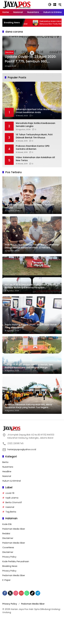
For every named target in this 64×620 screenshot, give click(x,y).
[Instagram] (15, 593)
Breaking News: (10, 566)
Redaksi (6, 533)
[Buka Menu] (55, 4)
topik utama (12, 497)
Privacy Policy (9, 556)
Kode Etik (7, 524)
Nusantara (7, 466)
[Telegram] (37, 593)
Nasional (6, 476)
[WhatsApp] (26, 593)
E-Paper (6, 580)
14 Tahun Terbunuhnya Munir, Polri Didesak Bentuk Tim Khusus (34, 136)
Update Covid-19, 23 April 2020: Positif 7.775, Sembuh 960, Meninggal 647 (30, 59)
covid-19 (10, 493)
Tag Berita (11, 511)
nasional (10, 507)
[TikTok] (32, 593)
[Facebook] (4, 593)
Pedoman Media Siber (13, 528)
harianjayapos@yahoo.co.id (21, 449)
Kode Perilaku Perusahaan (15, 561)
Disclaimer (7, 538)
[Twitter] (10, 593)
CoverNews (8, 547)
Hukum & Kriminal (11, 480)
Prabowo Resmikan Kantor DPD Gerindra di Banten (32, 147)
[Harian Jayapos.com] (17, 4)
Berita (5, 462)
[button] (49, 4)
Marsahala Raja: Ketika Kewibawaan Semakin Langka (35, 125)
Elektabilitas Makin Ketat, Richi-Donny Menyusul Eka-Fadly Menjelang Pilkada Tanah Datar (43, 22)
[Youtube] (21, 593)
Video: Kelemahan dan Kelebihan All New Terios (35, 159)
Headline (9, 52)
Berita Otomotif (14, 502)
